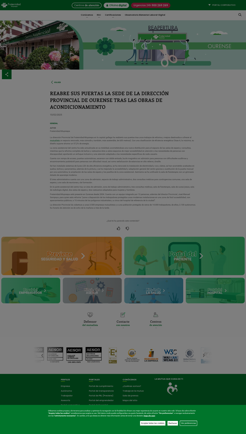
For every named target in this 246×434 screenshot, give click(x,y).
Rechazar (172, 423)
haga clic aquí (149, 416)
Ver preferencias (188, 423)
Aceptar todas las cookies (152, 423)
